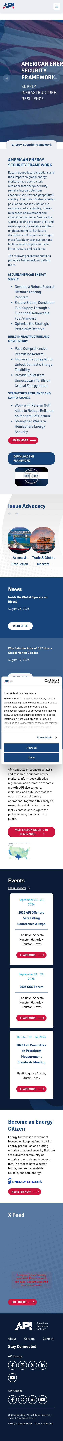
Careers (29, 1338)
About (12, 1338)
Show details (44, 737)
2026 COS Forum (31, 987)
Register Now (21, 1191)
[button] (31, 476)
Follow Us (19, 1302)
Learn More (20, 440)
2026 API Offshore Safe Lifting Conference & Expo (31, 918)
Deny (32, 757)
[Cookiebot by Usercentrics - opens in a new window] (45, 681)
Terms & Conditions (17, 1418)
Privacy (32, 1418)
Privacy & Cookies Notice (20, 1423)
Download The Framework (23, 458)
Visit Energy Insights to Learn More (31, 832)
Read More (20, 626)
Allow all (32, 747)
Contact (48, 1338)
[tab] (31, 144)
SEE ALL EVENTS (17, 888)
